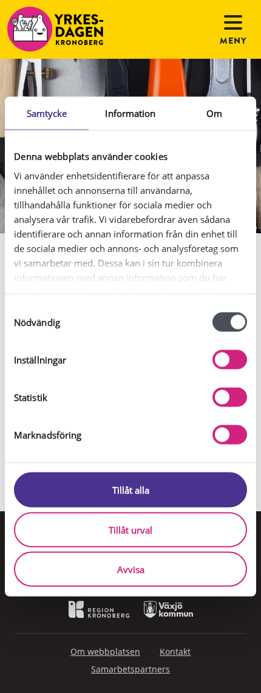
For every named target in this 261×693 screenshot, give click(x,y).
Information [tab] (130, 113)
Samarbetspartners (130, 669)
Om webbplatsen (105, 651)
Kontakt (175, 651)
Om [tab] (214, 113)
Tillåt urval (130, 529)
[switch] (229, 360)
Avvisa (130, 569)
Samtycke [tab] (47, 113)
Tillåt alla (130, 490)
